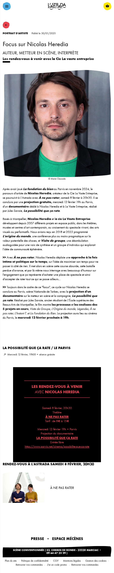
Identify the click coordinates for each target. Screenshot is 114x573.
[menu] (7, 6)
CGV (55, 560)
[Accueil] (57, 6)
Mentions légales (72, 560)
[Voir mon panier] (107, 6)
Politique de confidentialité (34, 560)
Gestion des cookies (95, 560)
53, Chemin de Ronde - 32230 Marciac (72, 550)
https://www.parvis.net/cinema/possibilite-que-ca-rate (57, 446)
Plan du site (11, 560)
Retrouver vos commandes (29, 564)
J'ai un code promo (57, 564)
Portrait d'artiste (15, 33)
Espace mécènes (67, 538)
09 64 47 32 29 (56, 553)
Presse (37, 538)
